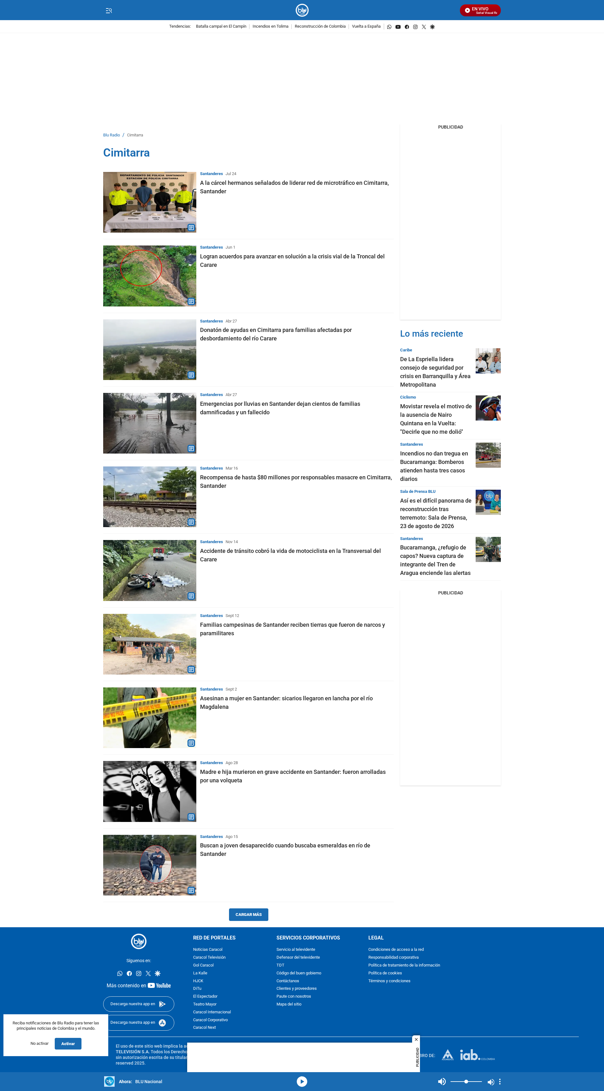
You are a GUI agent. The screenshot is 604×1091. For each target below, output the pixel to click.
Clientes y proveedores (297, 989)
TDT (280, 965)
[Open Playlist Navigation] (500, 1081)
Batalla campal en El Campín (221, 26)
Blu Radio (111, 135)
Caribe (406, 350)
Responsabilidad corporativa (393, 958)
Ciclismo (408, 397)
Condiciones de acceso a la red (396, 950)
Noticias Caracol (207, 950)
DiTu (197, 989)
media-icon (302, 1082)
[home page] (302, 10)
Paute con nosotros (294, 997)
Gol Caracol (203, 965)
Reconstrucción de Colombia (320, 26)
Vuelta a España (366, 26)
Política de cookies (385, 973)
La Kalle (200, 973)
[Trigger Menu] (108, 10)
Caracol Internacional (212, 1012)
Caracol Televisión (209, 958)
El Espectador (205, 997)
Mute (442, 1081)
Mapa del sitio (289, 1004)
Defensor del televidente (298, 958)
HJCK (198, 981)
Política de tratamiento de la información (404, 965)
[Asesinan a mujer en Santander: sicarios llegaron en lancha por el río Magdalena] (149, 717)
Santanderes (211, 173)
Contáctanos (288, 981)
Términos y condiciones (389, 981)
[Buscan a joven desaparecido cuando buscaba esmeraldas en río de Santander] (149, 865)
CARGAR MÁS (249, 914)
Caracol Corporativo (210, 1020)
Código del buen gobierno (299, 973)
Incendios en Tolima (270, 26)
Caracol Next (204, 1028)
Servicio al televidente (296, 950)
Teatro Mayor (204, 1004)
